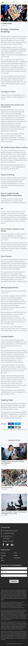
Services (3, 553)
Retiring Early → (22, 429)
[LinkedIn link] (12, 545)
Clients (16, 555)
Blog (2, 558)
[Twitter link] (7, 545)
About (2, 560)
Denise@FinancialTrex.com (10, 530)
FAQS (15, 553)
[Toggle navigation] (25, 2)
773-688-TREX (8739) (8, 533)
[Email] (18, 427)
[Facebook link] (3, 545)
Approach (3, 555)
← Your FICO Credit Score (8, 429)
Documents (17, 558)
